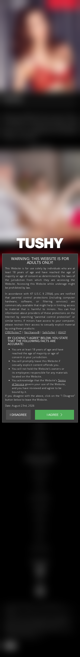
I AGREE (52, 414)
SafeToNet (48, 332)
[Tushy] (40, 244)
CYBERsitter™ (13, 332)
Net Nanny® (31, 332)
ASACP (62, 332)
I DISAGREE (18, 414)
